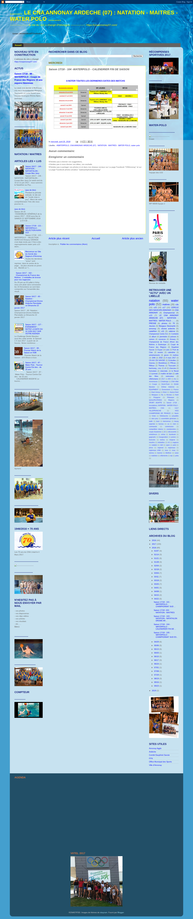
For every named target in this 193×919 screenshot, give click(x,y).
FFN (151, 758)
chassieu (172, 368)
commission (169, 426)
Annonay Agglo (155, 748)
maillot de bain (166, 374)
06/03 (156, 653)
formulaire (153, 371)
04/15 (156, 595)
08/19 (156, 678)
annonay (152, 329)
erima (163, 434)
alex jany (155, 418)
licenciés (152, 440)
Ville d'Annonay (155, 765)
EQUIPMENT (153, 389)
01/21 (156, 558)
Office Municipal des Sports (160, 762)
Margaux (155, 395)
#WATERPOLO (63, 145)
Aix (175, 379)
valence (172, 331)
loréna (162, 440)
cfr (165, 368)
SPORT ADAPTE (155, 402)
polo (174, 445)
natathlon (153, 331)
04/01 (156, 588)
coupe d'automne (155, 432)
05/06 (156, 645)
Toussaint (172, 366)
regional (160, 447)
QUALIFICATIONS (155, 400)
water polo (135, 145)
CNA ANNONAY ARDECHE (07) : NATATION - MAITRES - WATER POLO (100, 145)
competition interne (156, 429)
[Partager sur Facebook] (89, 141)
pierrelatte (163, 337)
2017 (163, 379)
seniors (152, 339)
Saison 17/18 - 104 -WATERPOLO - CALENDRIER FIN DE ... (165, 626)
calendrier (171, 352)
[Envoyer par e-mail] (81, 141)
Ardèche (152, 752)
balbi (151, 421)
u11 (162, 331)
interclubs (164, 371)
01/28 (156, 562)
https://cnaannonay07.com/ (25, 62)
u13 (150, 315)
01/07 (156, 551)
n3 (169, 442)
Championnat (169, 313)
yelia (177, 455)
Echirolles (172, 360)
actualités (175, 416)
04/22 (156, 599)
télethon (168, 453)
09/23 (156, 686)
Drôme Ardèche (167, 387)
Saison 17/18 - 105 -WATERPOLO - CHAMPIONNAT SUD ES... (166, 635)
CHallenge (164, 381)
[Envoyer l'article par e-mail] (77, 142)
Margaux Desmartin (167, 326)
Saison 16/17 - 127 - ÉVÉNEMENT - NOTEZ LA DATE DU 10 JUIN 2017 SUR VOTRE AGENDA (34, 329)
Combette (175, 334)
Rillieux (152, 366)
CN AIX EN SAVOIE (157, 360)
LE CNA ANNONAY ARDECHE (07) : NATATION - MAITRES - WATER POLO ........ (164, 318)
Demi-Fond (165, 384)
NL (162, 395)
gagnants (152, 437)
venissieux (170, 376)
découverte (172, 432)
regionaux (171, 447)
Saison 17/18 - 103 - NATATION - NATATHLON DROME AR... (165, 618)
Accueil (18, 45)
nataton (154, 445)
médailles (161, 442)
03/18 (156, 580)
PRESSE (152, 323)
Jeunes (152, 326)
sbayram (103, 912)
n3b (177, 304)
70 (174, 323)
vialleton (154, 455)
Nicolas (169, 395)
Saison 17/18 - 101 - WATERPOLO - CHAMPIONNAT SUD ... (165, 604)
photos (164, 323)
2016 (161, 358)
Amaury (173, 339)
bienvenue (167, 421)
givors (166, 355)
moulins (152, 442)
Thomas (161, 366)
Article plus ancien (132, 238)
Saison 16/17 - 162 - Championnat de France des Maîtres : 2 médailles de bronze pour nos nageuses (27, 276)
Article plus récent (59, 238)
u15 (155, 307)
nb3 (161, 445)
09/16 (156, 682)
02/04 (156, 566)
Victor (154, 416)
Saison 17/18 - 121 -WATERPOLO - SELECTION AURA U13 (33, 229)
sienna (151, 453)
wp (171, 455)
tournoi (159, 453)
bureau (161, 424)
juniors (173, 437)
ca (168, 424)
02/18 (156, 569)
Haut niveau (155, 392)
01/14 (156, 554)
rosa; (174, 450)
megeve (172, 440)
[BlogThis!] (84, 141)
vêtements (164, 455)
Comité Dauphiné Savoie (159, 755)
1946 (153, 358)
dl (164, 432)
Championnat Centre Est (158, 334)
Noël (177, 395)
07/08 (156, 671)
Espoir (160, 350)
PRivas (173, 363)
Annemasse (153, 381)
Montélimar (162, 363)
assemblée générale (168, 418)
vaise (177, 453)
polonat (173, 337)
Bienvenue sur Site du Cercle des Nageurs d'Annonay (33, 253)
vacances (162, 339)
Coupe (154, 384)
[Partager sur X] (86, 141)
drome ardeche (168, 329)
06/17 (156, 660)
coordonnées (171, 429)
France (176, 389)
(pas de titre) (30, 190)
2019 (154, 691)
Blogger (121, 912)
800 (169, 379)
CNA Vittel (175, 381)
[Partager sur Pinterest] (91, 141)
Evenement (166, 389)
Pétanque (170, 397)
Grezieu (152, 363)
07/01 (156, 667)
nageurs (176, 442)
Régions (171, 400)
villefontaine (153, 379)
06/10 (156, 656)
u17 (164, 307)
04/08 (156, 591)
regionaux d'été (155, 450)
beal (157, 421)
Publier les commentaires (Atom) (73, 244)
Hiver (165, 392)
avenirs (160, 352)
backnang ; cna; (155, 368)
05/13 (156, 649)
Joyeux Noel (174, 392)
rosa (166, 450)
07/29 (156, 675)
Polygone (156, 397)
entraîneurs (153, 434)
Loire (167, 350)
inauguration (163, 437)
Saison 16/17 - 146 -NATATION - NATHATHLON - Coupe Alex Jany (33, 169)
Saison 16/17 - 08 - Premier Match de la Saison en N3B (32, 350)
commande (153, 426)
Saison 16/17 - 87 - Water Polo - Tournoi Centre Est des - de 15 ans (33, 365)
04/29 (156, 642)
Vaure (176, 413)
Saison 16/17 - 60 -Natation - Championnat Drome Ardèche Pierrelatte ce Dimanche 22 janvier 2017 (28, 302)
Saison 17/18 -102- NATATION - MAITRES (164, 611)
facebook (172, 434)
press (151, 447)
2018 (154, 548)
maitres (166, 304)
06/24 (156, 664)
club (174, 424)
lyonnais (155, 374)
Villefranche (164, 416)
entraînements (154, 355)
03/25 (156, 584)
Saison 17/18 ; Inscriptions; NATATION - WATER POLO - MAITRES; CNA (164, 405)
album (154, 337)
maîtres (176, 355)
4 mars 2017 (171, 358)
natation (154, 300)
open (168, 445)
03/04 (156, 573)
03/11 (156, 577)
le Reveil (175, 371)
